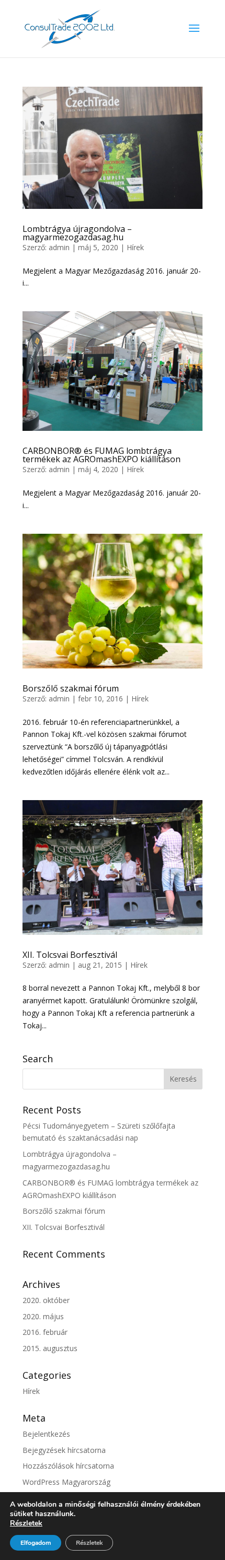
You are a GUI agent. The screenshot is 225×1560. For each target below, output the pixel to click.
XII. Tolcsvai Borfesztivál (69, 954)
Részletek (26, 1523)
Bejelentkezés (46, 1434)
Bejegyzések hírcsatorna (64, 1450)
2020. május (43, 1316)
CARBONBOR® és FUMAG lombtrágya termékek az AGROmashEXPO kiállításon (101, 455)
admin (59, 247)
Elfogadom (35, 1543)
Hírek (135, 247)
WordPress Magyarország (66, 1482)
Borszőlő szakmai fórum (70, 688)
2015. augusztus (49, 1348)
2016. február (45, 1332)
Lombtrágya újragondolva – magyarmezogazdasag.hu (77, 233)
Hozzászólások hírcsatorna (68, 1466)
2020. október (46, 1300)
